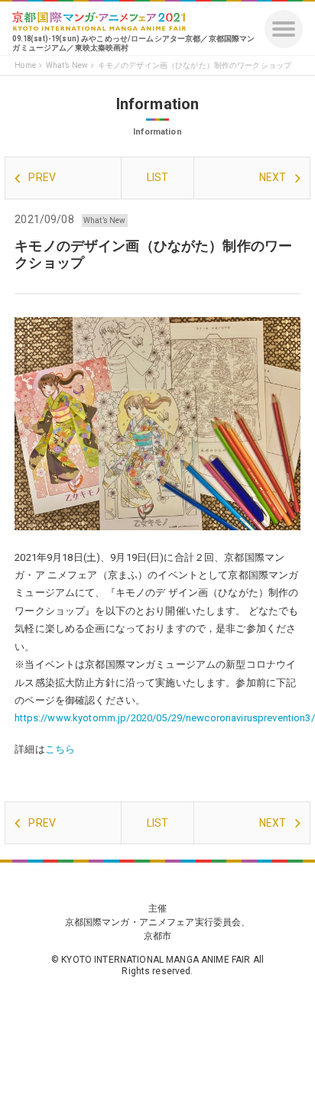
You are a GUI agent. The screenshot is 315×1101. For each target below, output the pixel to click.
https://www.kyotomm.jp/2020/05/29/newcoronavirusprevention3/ (164, 718)
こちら (60, 749)
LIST (158, 177)
